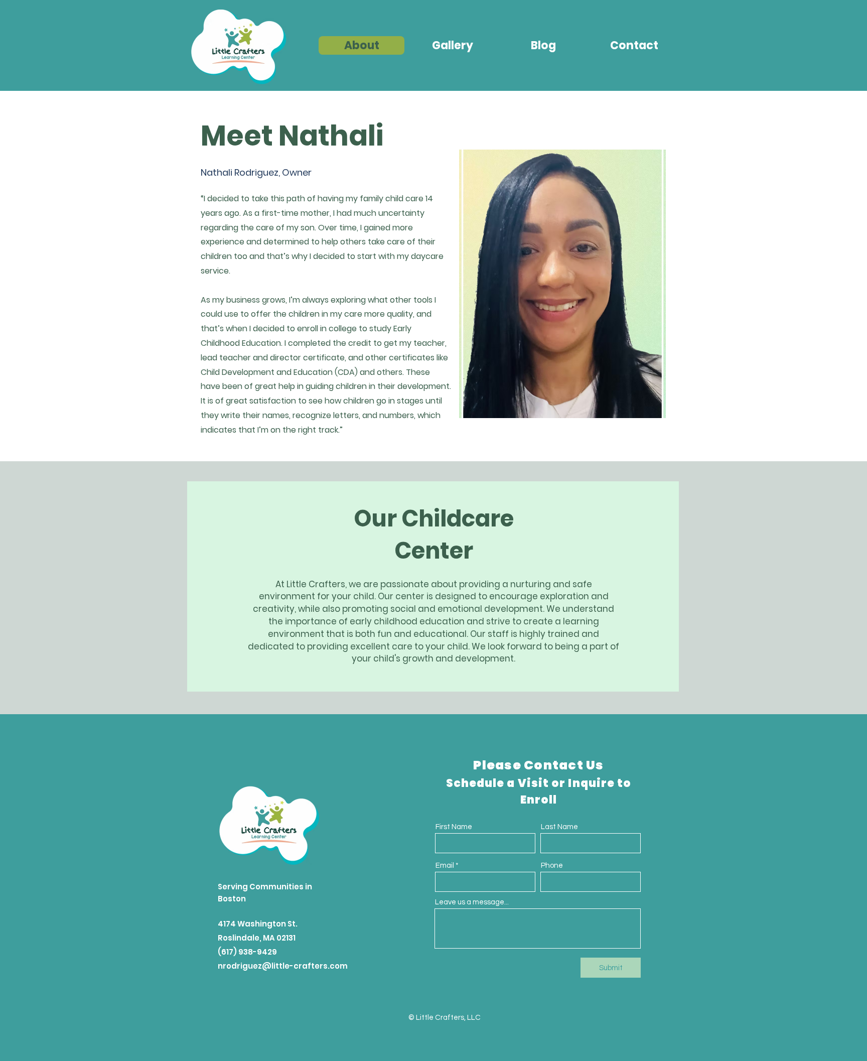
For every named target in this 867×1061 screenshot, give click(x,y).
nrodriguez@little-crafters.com (283, 966)
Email (445, 865)
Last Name (559, 827)
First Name (454, 827)
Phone (552, 865)
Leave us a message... (472, 902)
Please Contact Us (538, 765)
